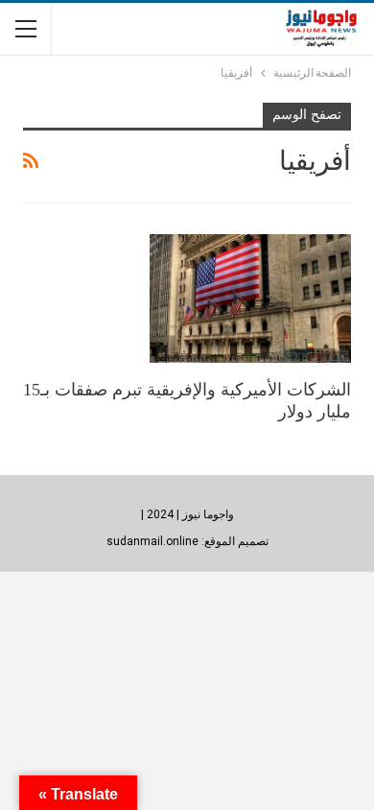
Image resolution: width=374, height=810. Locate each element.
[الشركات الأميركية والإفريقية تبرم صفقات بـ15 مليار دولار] (250, 298)
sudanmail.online (152, 541)
